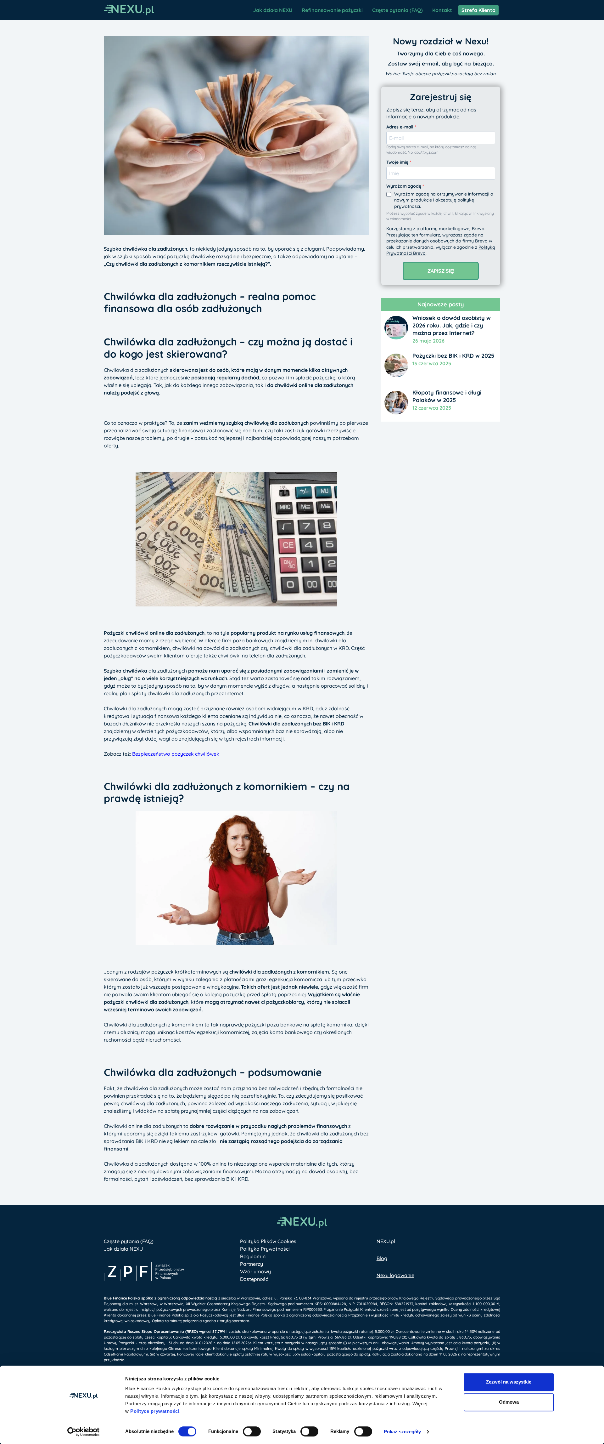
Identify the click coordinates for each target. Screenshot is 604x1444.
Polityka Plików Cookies (268, 1241)
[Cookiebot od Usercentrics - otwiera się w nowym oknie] (83, 1431)
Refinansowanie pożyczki (332, 10)
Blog (382, 1258)
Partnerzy (251, 1264)
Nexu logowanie (395, 1275)
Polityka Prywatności (265, 1249)
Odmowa (509, 1402)
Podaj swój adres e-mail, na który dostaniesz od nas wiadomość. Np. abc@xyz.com (431, 150)
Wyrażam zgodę (404, 186)
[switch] (252, 1431)
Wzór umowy (255, 1271)
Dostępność (254, 1279)
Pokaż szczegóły (402, 1431)
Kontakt (442, 10)
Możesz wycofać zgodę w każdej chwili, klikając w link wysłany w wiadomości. (440, 216)
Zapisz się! (441, 271)
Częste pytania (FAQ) (397, 10)
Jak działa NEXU (272, 10)
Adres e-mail (400, 127)
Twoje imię (398, 162)
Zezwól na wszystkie (508, 1381)
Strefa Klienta (478, 10)
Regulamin (253, 1256)
